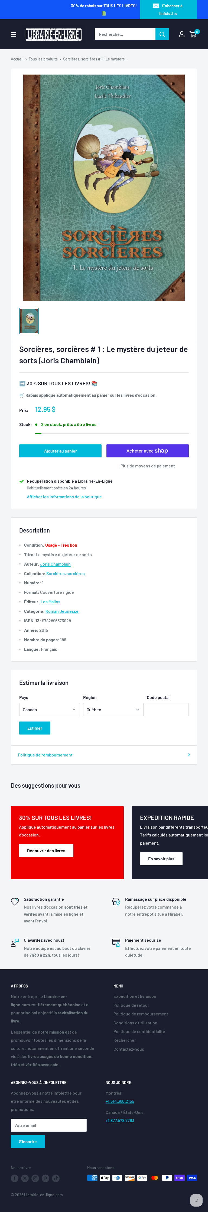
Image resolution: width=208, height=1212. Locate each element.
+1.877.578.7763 (120, 1120)
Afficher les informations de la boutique (64, 496)
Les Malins (50, 601)
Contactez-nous (128, 1048)
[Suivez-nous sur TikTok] (56, 1178)
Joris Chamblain (55, 563)
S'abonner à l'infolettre (171, 9)
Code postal (158, 697)
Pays (23, 697)
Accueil (17, 59)
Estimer (34, 727)
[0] (192, 34)
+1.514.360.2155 (120, 1101)
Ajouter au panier (60, 450)
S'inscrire (28, 1141)
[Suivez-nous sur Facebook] (14, 1178)
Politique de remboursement (45, 754)
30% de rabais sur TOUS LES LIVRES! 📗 (104, 9)
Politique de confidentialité (139, 1031)
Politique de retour (131, 1005)
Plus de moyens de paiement (148, 465)
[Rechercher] (162, 34)
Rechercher (124, 1040)
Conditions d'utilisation (135, 1022)
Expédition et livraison (134, 996)
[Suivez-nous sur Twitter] (25, 1178)
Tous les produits (43, 59)
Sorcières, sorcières (65, 573)
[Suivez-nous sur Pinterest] (45, 1178)
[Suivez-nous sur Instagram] (35, 1178)
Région (90, 697)
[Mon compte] (181, 34)
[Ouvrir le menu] (13, 34)
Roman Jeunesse (62, 611)
